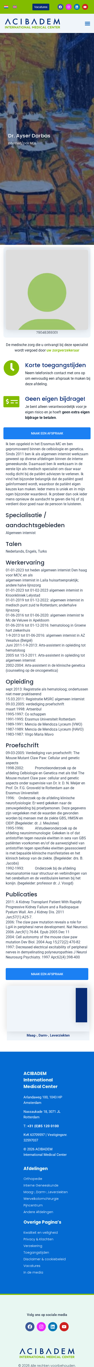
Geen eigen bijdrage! (55, 399)
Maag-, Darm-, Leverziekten (48, 1035)
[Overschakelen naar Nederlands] (6, 7)
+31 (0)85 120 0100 (43, 1126)
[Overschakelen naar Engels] (14, 7)
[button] (87, 23)
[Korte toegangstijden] (11, 368)
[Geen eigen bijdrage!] (11, 402)
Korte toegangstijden (55, 365)
